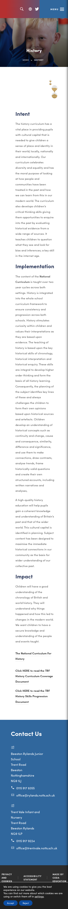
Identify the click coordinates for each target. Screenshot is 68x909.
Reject (26, 902)
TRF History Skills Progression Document (32, 697)
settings (39, 896)
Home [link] (26, 60)
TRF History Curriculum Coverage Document (34, 677)
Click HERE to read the (30, 671)
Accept (10, 902)
